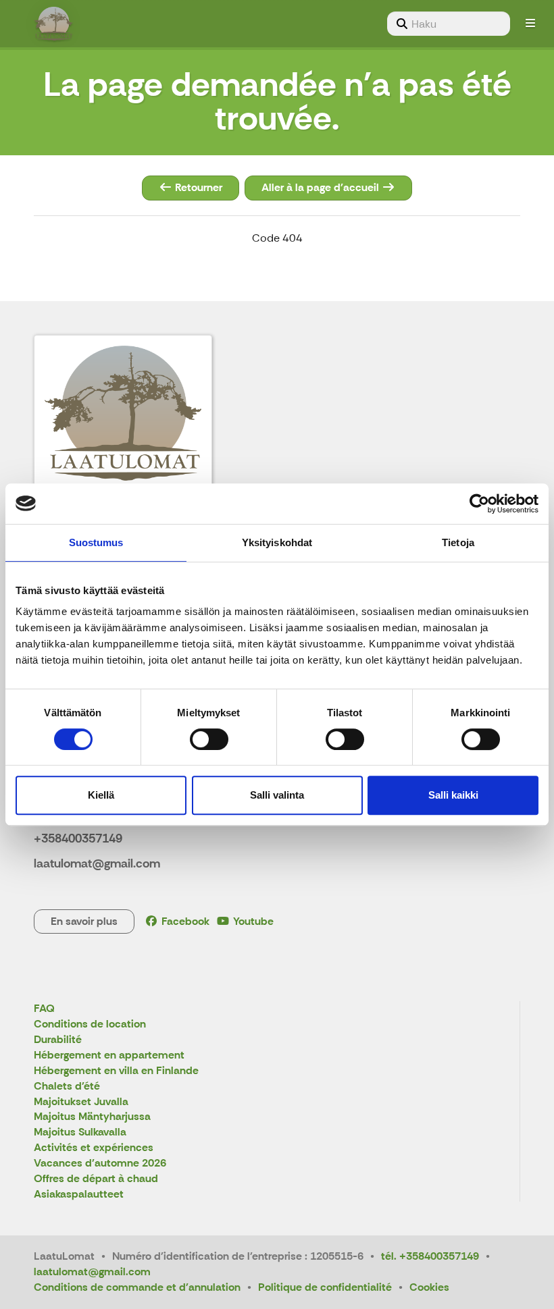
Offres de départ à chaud (96, 1179)
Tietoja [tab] (458, 542)
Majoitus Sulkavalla (80, 1132)
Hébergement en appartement (109, 1055)
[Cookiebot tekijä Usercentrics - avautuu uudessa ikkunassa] (479, 503)
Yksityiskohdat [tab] (277, 542)
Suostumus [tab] (96, 542)
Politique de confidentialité (325, 1287)
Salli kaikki (453, 795)
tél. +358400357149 (430, 1256)
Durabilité (58, 1040)
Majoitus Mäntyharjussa (92, 1117)
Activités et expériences (93, 1148)
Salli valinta (277, 795)
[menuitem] (448, 23)
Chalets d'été (67, 1086)
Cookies (429, 1287)
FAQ (44, 1009)
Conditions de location (90, 1024)
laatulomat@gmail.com (92, 1271)
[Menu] (530, 23)
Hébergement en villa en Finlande (116, 1071)
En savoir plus (84, 921)
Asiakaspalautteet (79, 1194)
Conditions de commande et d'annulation (137, 1287)
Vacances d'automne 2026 (100, 1163)
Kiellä (101, 795)
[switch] (209, 739)
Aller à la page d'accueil (321, 187)
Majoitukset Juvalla (81, 1102)
